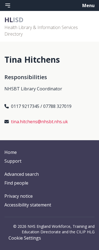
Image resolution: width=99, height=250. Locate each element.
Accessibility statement (27, 205)
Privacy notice (18, 196)
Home (10, 152)
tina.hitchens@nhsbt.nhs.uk (39, 122)
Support (12, 161)
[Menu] (7, 5)
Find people (16, 183)
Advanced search (21, 174)
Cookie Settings (25, 238)
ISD (13, 19)
